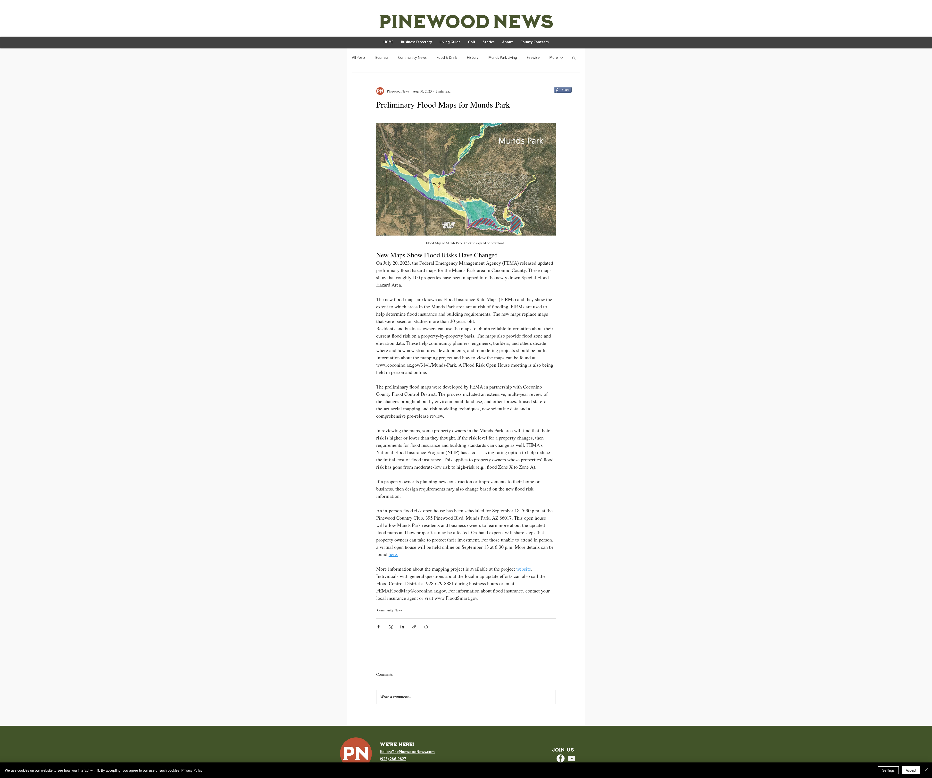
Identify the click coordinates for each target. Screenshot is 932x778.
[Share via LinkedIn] (402, 626)
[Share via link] (414, 626)
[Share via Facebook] (378, 626)
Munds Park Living (502, 58)
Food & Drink (446, 58)
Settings (888, 770)
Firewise (533, 58)
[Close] (926, 770)
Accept (911, 770)
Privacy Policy (191, 770)
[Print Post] (426, 626)
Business (381, 58)
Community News (412, 58)
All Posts (359, 58)
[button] (574, 58)
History (473, 58)
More (553, 58)
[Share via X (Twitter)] (390, 626)
